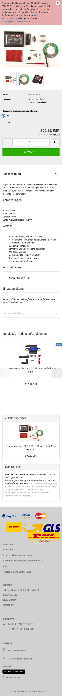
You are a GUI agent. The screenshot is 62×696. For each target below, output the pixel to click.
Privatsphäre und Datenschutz (16, 572)
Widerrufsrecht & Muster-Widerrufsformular (22, 560)
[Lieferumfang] (31, 47)
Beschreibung (11, 174)
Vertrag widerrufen (13, 671)
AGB (4, 566)
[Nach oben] (53, 691)
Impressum (7, 549)
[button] (7, 142)
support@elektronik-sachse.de (16, 21)
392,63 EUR (31, 456)
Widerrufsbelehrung (11, 677)
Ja (8, 115)
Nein (9, 122)
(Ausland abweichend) (38, 102)
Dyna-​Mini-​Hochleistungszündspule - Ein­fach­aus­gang (31, 370)
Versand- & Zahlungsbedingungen (18, 555)
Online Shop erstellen (20, 691)
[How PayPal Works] (9, 516)
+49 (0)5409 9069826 (16, 650)
